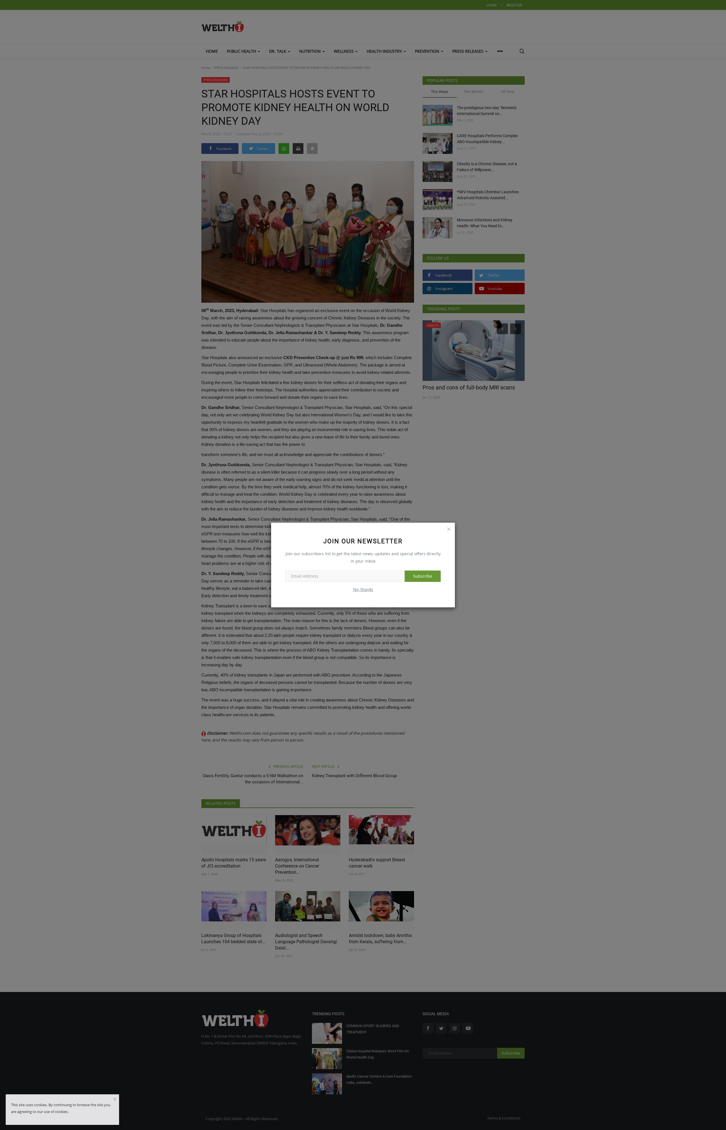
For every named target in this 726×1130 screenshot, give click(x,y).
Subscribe (422, 576)
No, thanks (363, 589)
